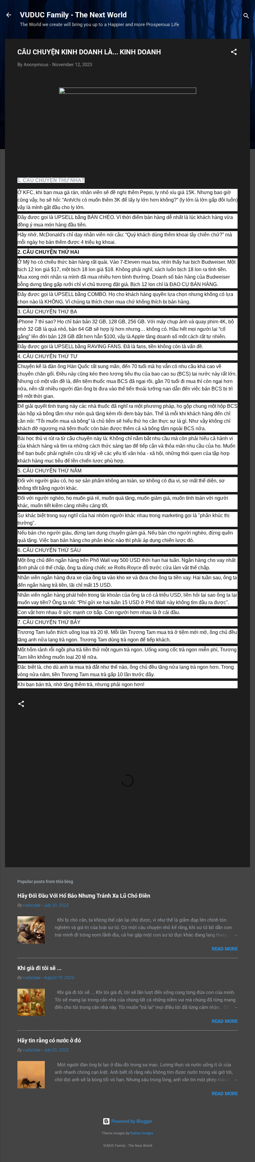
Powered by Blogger (131, 1121)
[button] (234, 53)
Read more (225, 949)
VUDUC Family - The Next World (73, 15)
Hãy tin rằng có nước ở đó (49, 1040)
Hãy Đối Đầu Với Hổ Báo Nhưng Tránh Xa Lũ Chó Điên (83, 895)
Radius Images (141, 1133)
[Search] (246, 16)
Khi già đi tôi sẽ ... (39, 968)
